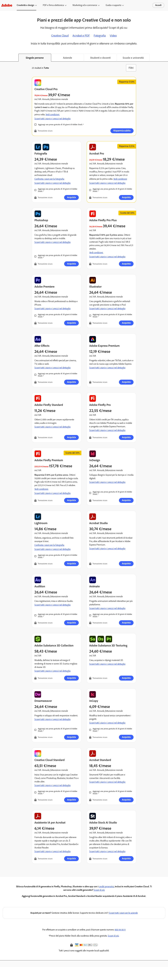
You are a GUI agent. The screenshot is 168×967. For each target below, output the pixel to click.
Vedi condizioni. (53, 114)
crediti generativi (106, 886)
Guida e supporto (113, 5)
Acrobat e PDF (81, 35)
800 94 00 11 (120, 929)
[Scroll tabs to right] (165, 58)
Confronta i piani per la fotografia (49, 179)
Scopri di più (99, 890)
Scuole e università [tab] (133, 57)
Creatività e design (25, 5)
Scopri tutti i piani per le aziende (123, 912)
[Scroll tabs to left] (2, 58)
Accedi (158, 5)
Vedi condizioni (120, 179)
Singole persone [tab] (35, 57)
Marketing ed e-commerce (85, 5)
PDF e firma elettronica (53, 5)
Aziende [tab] (67, 57)
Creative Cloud (60, 35)
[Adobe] (6, 5)
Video (113, 35)
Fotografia (100, 35)
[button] (72, 945)
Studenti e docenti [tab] (100, 57)
